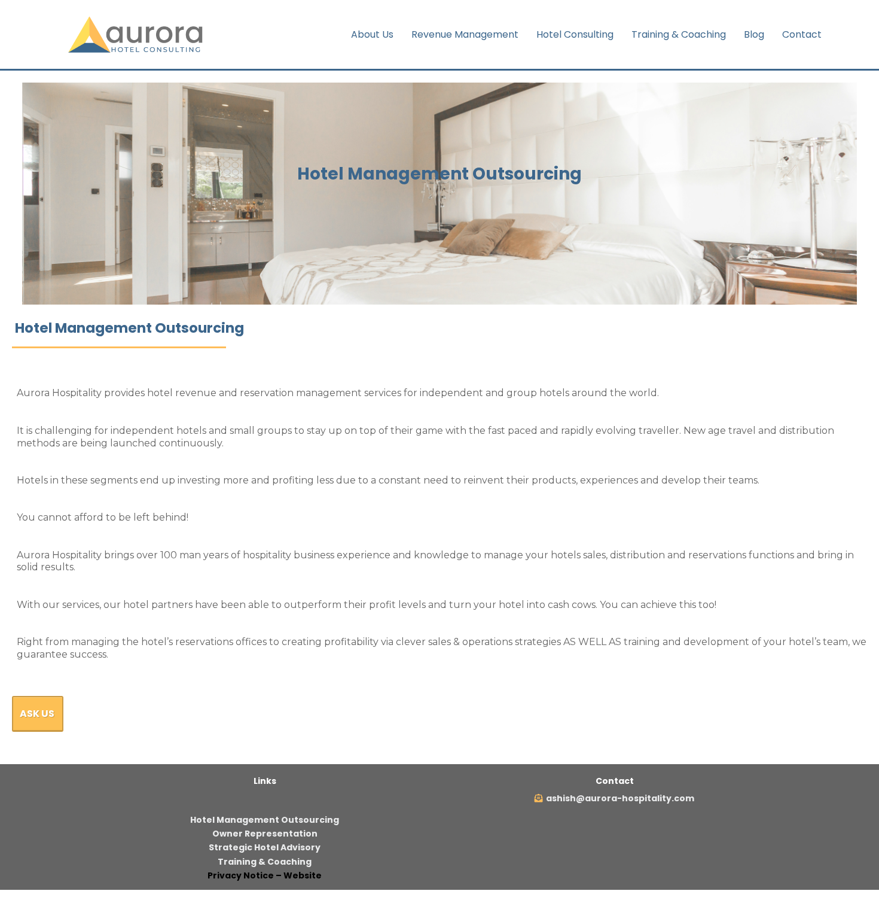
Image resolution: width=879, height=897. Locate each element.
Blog (754, 34)
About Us (372, 34)
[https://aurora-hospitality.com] (138, 34)
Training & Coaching (678, 34)
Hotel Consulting (575, 34)
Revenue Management (464, 34)
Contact (802, 34)
